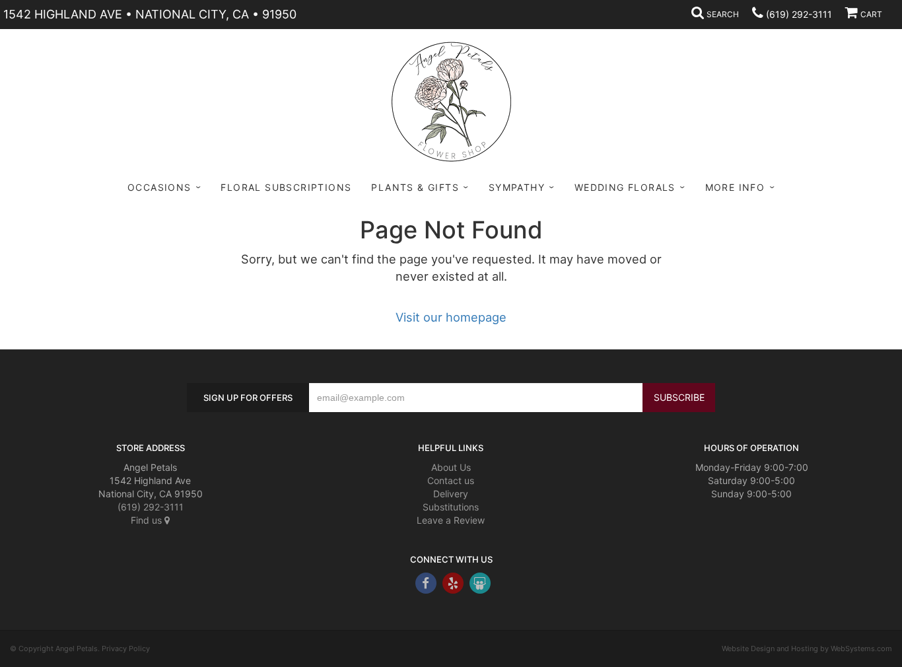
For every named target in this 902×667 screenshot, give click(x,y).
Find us (147, 520)
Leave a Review (451, 520)
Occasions (159, 187)
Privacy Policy (126, 648)
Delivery (450, 493)
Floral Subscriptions (286, 187)
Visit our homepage (451, 317)
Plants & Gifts (415, 187)
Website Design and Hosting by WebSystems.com (807, 648)
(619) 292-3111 (799, 14)
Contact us (450, 480)
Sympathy (517, 187)
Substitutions (451, 506)
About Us (451, 467)
